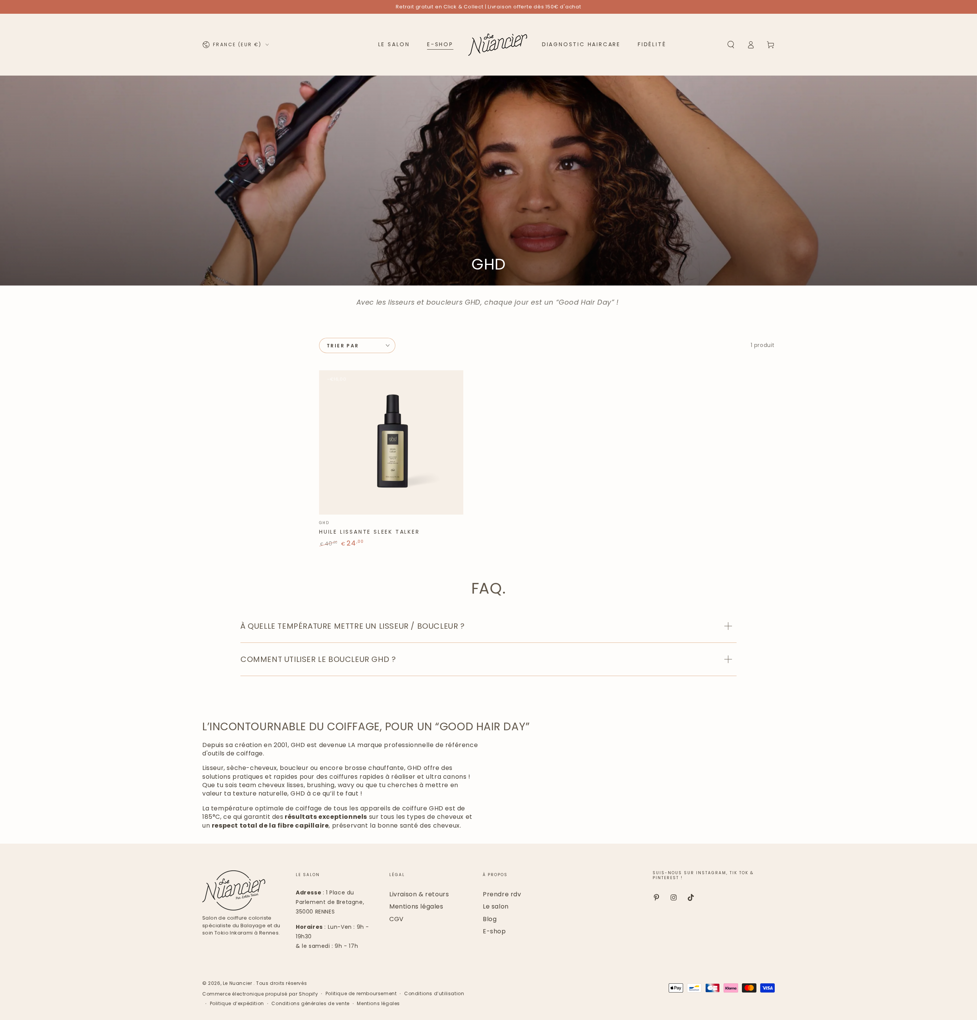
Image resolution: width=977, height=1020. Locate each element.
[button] (731, 44)
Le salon (496, 906)
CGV (396, 919)
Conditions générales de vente (310, 1004)
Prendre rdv (502, 894)
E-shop (494, 931)
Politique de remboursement (361, 994)
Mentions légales (416, 906)
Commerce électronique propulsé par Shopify (260, 994)
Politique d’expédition (237, 1004)
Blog (490, 919)
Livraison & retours (419, 894)
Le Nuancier (238, 983)
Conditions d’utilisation (434, 994)
